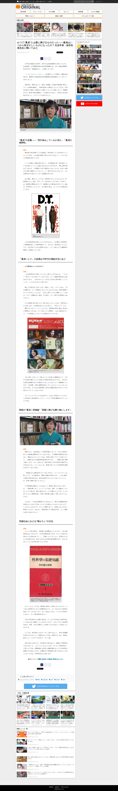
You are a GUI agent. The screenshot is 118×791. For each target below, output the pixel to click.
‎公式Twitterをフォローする (48, 686)
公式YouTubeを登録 (91, 103)
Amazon (38, 236)
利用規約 (51, 787)
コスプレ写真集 (95, 11)
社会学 (58, 679)
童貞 (64, 679)
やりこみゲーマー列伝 (88, 16)
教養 (38, 679)
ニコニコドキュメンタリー (34, 74)
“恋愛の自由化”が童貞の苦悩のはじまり (50, 659)
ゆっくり (66, 11)
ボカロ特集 (52, 11)
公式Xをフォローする (91, 97)
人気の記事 (23, 11)
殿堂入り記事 (59, 16)
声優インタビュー (30, 16)
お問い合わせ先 (64, 787)
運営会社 (57, 787)
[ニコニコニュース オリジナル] (28, 6)
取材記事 (80, 11)
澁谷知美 (45, 679)
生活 (52, 679)
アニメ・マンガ (37, 11)
